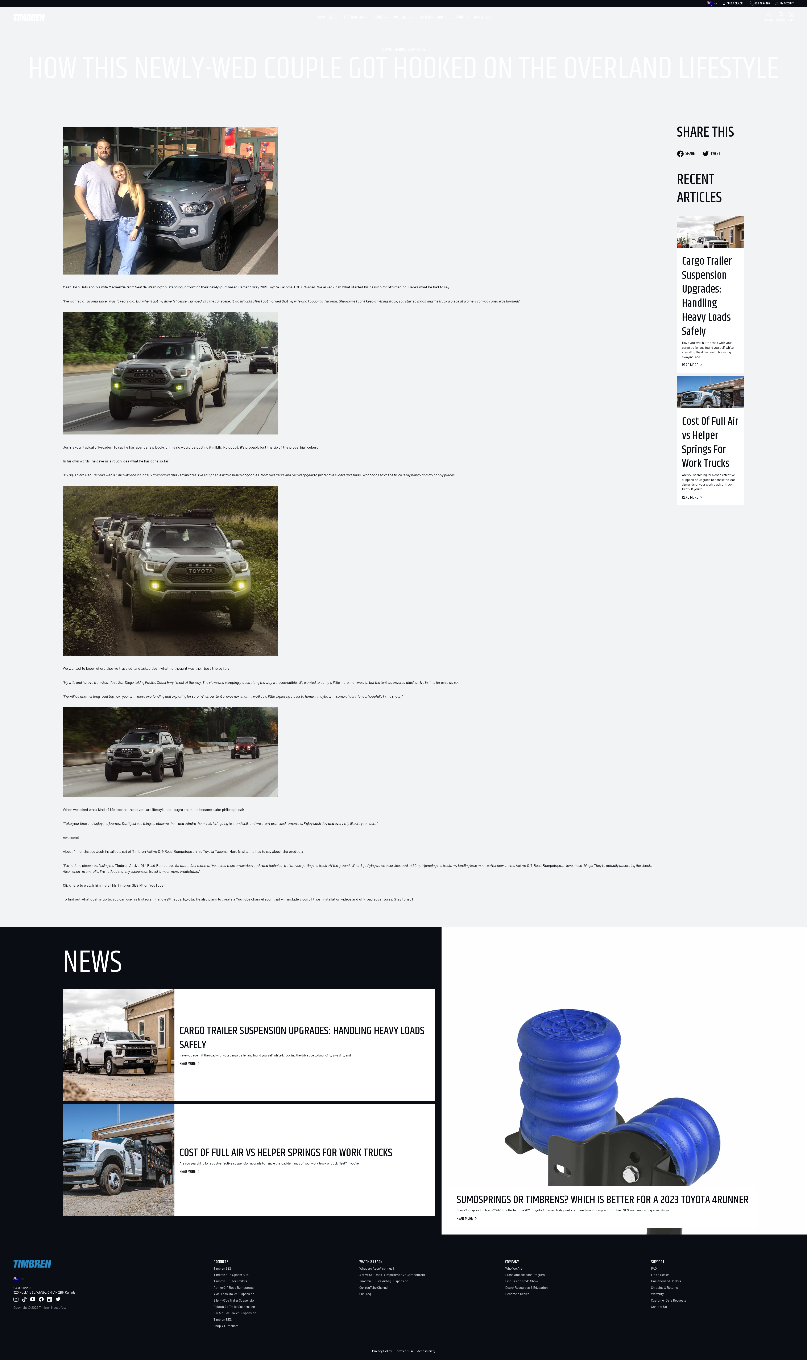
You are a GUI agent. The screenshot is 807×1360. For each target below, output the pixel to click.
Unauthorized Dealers (666, 1281)
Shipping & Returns (664, 1287)
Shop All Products (226, 1326)
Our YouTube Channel (373, 1287)
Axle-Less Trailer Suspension (234, 1294)
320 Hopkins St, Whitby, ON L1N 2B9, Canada (44, 1292)
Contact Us (659, 1307)
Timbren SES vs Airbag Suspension (383, 1281)
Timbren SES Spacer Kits (231, 1275)
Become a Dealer (517, 1294)
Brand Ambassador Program (525, 1275)
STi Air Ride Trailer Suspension (235, 1313)
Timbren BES (223, 1319)
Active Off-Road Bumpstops (403, 50)
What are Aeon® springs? (376, 1268)
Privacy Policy (382, 1351)
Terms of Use (404, 1351)
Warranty (657, 1294)
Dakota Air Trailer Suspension (234, 1307)
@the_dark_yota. (181, 899)
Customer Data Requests (668, 1300)
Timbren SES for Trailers (230, 1281)
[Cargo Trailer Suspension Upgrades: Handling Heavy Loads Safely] (710, 232)
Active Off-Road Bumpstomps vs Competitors (392, 1275)
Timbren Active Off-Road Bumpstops (162, 851)
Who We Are (513, 1268)
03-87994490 (22, 1288)
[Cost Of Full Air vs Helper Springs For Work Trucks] (710, 392)
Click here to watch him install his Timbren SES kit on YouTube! (114, 885)
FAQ (654, 1268)
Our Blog (365, 1294)
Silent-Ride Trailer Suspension (235, 1300)
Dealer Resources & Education (526, 1287)
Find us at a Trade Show (521, 1281)
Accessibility (426, 1351)
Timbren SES (223, 1268)
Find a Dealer (660, 1275)
